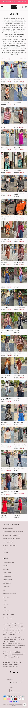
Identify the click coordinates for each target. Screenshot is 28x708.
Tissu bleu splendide (8, 562)
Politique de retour (8, 542)
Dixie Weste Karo (18, 330)
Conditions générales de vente (11, 535)
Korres (5, 607)
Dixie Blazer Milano (5, 79)
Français (13, 690)
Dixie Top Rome (4, 170)
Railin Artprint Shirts (8, 614)
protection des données (10, 545)
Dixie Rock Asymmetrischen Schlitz (20, 445)
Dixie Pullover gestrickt (19, 422)
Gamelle (5, 565)
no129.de (17, 652)
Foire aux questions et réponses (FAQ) (13, 531)
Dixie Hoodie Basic (5, 444)
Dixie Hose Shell (4, 193)
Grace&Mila (6, 569)
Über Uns (5, 552)
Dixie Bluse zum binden (6, 216)
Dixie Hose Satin (4, 147)
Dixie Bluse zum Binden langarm (19, 194)
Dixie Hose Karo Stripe (6, 353)
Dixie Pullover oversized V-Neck (7, 492)
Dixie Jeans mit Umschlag (6, 284)
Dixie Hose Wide (17, 102)
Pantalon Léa (17, 491)
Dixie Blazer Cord (18, 239)
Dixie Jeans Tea (17, 284)
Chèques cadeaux (8, 528)
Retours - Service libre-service (11, 538)
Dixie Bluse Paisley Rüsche (7, 330)
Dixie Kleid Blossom (18, 147)
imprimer (5, 549)
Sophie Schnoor (7, 579)
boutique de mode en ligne (14, 647)
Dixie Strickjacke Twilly (19, 262)
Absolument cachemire (9, 593)
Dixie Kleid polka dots (19, 375)
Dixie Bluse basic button (19, 307)
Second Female (7, 572)
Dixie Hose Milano (18, 79)
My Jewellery (6, 611)
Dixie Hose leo (4, 422)
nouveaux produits (17, 654)
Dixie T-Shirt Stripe (5, 125)
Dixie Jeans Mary (5, 307)
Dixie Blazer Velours (5, 375)
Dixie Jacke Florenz (18, 125)
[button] (2, 7)
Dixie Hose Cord (4, 262)
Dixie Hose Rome (18, 170)
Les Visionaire (7, 583)
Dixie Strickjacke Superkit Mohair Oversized (6, 399)
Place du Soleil (7, 576)
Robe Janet (3, 515)
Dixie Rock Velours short (19, 353)
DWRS (4, 600)
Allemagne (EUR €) (13, 682)
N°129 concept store (9, 704)
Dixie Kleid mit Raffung (19, 468)
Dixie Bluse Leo (17, 398)
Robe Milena (17, 515)
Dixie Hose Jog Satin (5, 468)
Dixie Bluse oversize (18, 216)
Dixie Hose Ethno (5, 239)
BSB (4, 590)
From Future (6, 586)
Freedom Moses (7, 618)
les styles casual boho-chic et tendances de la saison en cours (14, 628)
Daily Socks (6, 597)
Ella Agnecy (6, 604)
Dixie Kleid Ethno (5, 102)
